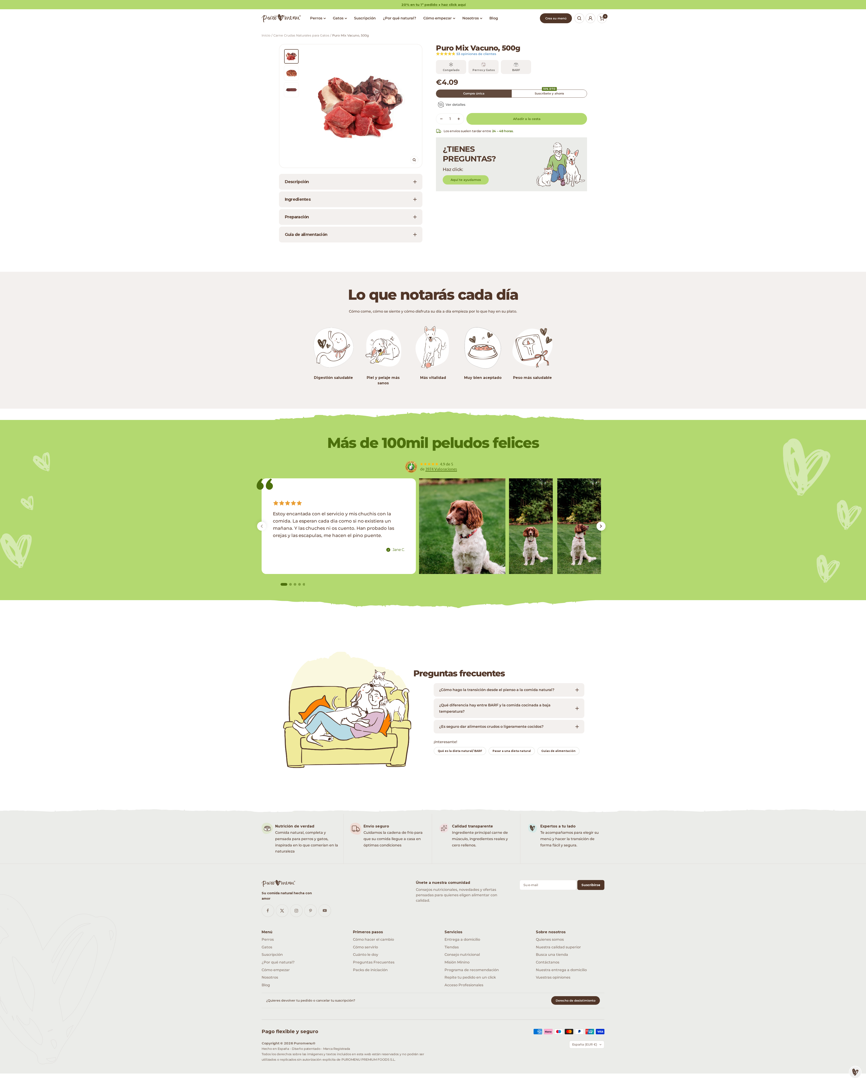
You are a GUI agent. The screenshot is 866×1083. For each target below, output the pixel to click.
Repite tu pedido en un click (470, 977)
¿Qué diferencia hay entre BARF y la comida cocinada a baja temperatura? (494, 708)
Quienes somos (550, 939)
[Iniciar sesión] (590, 18)
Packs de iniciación (370, 970)
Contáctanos (547, 962)
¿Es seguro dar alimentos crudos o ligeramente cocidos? (491, 726)
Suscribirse (591, 885)
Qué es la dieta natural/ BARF (460, 751)
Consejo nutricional (462, 954)
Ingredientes (298, 199)
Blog (493, 18)
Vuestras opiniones (553, 977)
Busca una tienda (552, 954)
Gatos (338, 18)
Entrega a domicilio (462, 939)
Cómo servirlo (365, 947)
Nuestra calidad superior (558, 947)
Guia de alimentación (306, 234)
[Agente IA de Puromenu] (855, 1072)
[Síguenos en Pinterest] (310, 910)
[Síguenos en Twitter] (282, 910)
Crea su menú (556, 18)
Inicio (266, 35)
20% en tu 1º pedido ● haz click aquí (433, 4)
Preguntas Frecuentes (373, 962)
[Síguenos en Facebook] (268, 910)
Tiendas (452, 947)
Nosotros (470, 18)
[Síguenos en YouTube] (324, 910)
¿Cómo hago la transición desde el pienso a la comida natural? (496, 690)
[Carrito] (601, 18)
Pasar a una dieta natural (512, 751)
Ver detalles (455, 104)
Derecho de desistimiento (575, 1000)
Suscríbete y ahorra (549, 92)
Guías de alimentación (558, 751)
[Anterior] (261, 526)
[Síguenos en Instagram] (296, 910)
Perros (316, 18)
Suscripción (365, 18)
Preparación (297, 216)
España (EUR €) (584, 1044)
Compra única (473, 93)
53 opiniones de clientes (476, 54)
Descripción (297, 181)
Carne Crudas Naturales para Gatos (301, 35)
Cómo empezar (437, 18)
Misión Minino (457, 962)
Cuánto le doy (365, 954)
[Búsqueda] (579, 18)
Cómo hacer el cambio (373, 939)
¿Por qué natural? (399, 18)
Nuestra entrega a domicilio (561, 970)
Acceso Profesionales (464, 985)
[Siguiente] (601, 526)
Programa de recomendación (472, 970)
